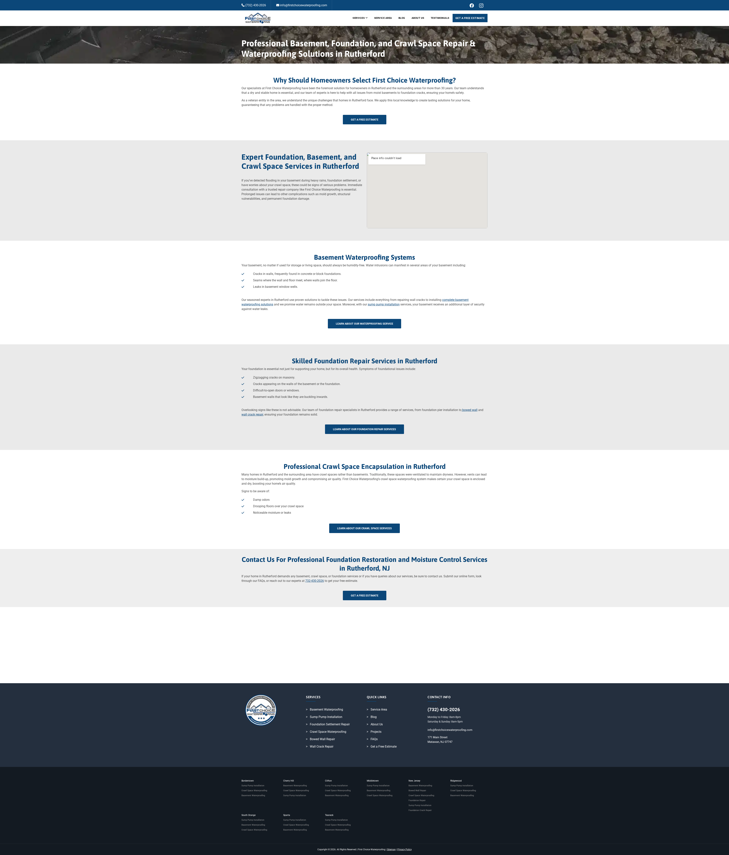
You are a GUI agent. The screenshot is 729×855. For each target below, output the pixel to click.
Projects (376, 732)
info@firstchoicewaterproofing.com (303, 5)
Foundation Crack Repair (420, 810)
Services (359, 18)
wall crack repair (252, 414)
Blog (401, 18)
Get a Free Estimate (470, 18)
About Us (418, 18)
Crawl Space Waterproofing (328, 732)
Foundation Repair (417, 800)
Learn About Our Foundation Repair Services (364, 429)
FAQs (374, 739)
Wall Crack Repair (321, 746)
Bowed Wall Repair (322, 739)
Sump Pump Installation (326, 717)
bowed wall (469, 410)
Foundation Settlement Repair (330, 724)
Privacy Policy (404, 849)
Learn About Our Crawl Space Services (364, 528)
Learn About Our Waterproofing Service (364, 323)
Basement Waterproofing (326, 709)
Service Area (383, 18)
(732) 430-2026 (255, 5)
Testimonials (440, 18)
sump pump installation (384, 304)
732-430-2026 (314, 581)
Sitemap (391, 849)
